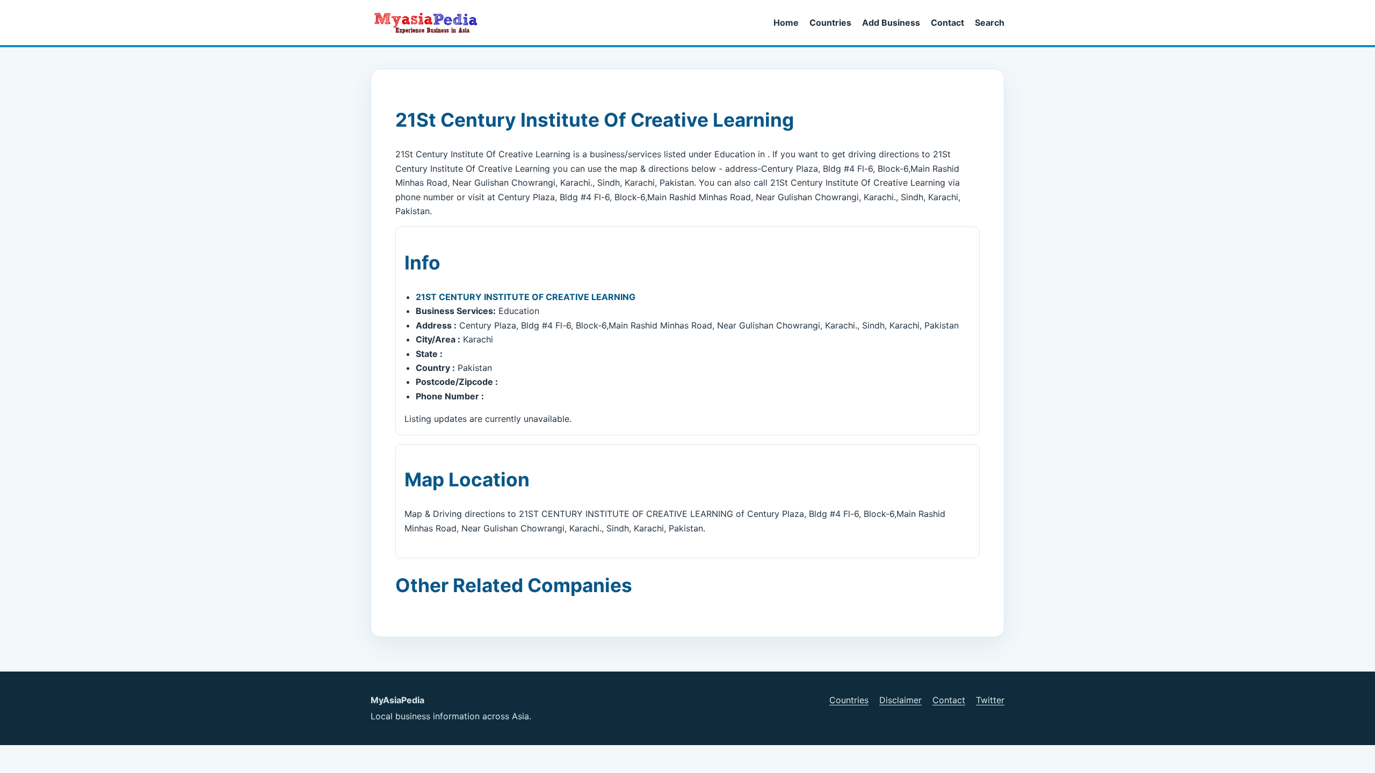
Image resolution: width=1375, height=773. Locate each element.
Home (786, 22)
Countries (830, 22)
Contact (947, 22)
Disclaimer (900, 700)
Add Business (891, 22)
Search (989, 22)
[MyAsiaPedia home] (430, 22)
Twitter (990, 700)
